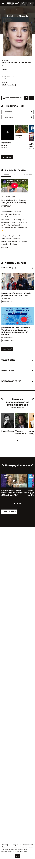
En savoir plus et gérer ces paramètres (14, 851)
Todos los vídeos (9, 511)
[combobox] (17, 112)
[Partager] (26, 98)
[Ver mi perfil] (30, 4)
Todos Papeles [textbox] (9, 117)
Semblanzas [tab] (27, 175)
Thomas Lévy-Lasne (20, 432)
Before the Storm (6, 144)
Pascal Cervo (7, 431)
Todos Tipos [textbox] (8, 111)
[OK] (17, 856)
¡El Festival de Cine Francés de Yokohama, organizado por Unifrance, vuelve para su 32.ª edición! (15, 331)
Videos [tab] (6, 175)
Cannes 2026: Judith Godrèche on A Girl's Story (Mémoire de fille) (14, 492)
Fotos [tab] (16, 175)
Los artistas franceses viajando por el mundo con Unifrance (16, 294)
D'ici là (18, 136)
